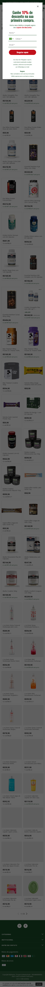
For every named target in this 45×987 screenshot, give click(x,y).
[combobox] (11, 39)
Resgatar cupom (22, 52)
